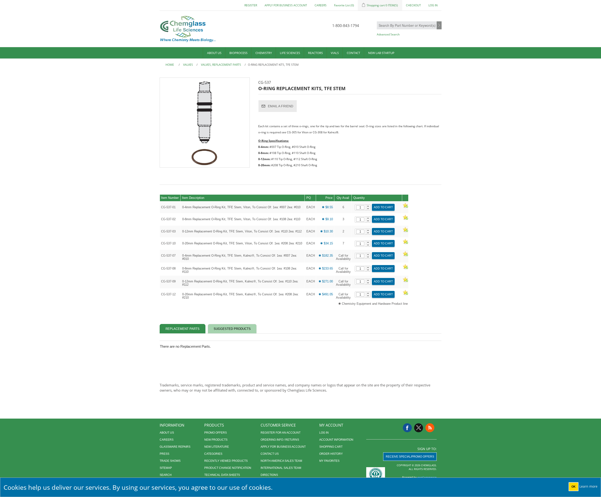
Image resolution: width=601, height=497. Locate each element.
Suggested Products (232, 329)
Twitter (418, 427)
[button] (368, 206)
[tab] (182, 329)
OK (573, 486)
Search (439, 25)
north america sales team (281, 460)
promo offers (215, 432)
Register (250, 5)
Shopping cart (331, 446)
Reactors (315, 53)
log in (324, 432)
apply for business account (286, 5)
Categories (213, 453)
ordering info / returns (280, 439)
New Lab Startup (381, 53)
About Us (214, 53)
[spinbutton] (360, 207)
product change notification (227, 468)
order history (331, 453)
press (164, 453)
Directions (269, 475)
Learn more (588, 486)
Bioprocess (238, 53)
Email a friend (280, 106)
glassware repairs (175, 446)
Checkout (413, 5)
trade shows (170, 460)
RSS (429, 427)
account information (336, 439)
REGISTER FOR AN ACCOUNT (280, 432)
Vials (335, 53)
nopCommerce (427, 477)
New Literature (216, 446)
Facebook (407, 427)
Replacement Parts (183, 329)
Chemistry (263, 53)
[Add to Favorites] (405, 207)
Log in (433, 5)
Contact (353, 53)
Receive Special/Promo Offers (410, 456)
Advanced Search (388, 34)
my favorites (329, 460)
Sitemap (166, 468)
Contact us (270, 453)
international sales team (281, 468)
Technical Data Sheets (222, 475)
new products (215, 439)
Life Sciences (290, 53)
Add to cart (383, 207)
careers (321, 5)
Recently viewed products (226, 460)
